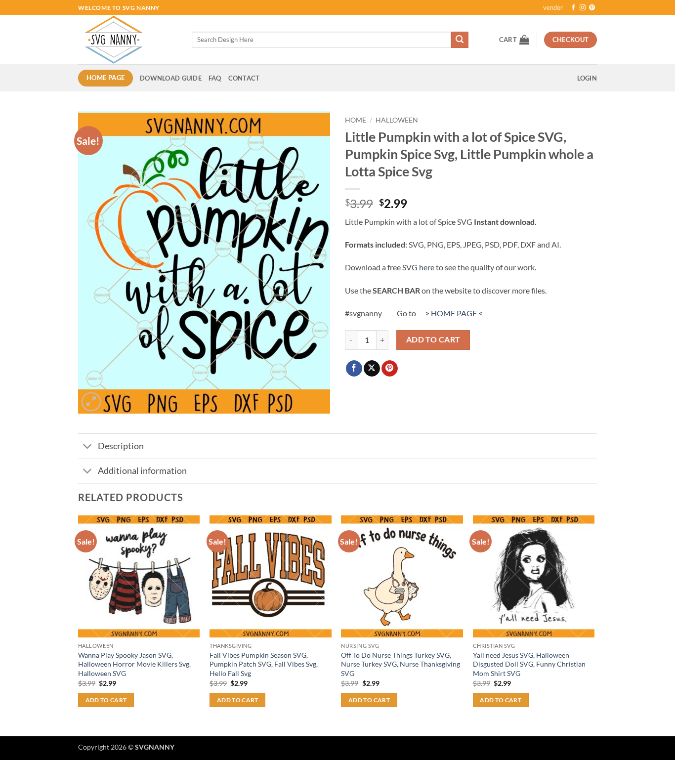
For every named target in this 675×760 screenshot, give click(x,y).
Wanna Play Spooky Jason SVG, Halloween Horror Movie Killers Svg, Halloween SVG (134, 664)
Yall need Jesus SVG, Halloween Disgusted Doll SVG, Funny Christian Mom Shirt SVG (529, 664)
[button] (514, 39)
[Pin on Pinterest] (389, 368)
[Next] (594, 624)
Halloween (397, 120)
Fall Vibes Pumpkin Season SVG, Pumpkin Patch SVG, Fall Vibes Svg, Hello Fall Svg (264, 664)
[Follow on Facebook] (573, 7)
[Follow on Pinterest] (592, 7)
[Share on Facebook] (354, 368)
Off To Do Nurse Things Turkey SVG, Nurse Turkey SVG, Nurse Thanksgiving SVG (400, 664)
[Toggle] (87, 447)
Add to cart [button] (106, 700)
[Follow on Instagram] (583, 7)
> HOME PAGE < (454, 313)
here (426, 267)
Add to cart (433, 339)
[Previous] (78, 624)
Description (121, 446)
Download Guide (171, 78)
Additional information (142, 470)
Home (355, 120)
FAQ (215, 78)
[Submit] (459, 40)
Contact (244, 78)
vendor (553, 7)
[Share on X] (372, 368)
